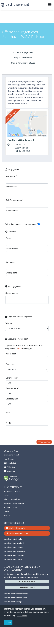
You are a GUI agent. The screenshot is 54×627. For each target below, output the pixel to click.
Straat (9, 238)
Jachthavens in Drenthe (13, 539)
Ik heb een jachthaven (27, 581)
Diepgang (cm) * (13, 398)
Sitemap (7, 515)
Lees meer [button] (22, 615)
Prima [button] (8, 622)
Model (8, 422)
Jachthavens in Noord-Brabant (16, 593)
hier (20, 348)
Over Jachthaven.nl (11, 455)
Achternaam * (12, 186)
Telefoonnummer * (14, 200)
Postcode (10, 262)
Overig (6, 511)
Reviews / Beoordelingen (14, 503)
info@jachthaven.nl (17, 528)
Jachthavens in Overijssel (14, 602)
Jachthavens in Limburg (13, 559)
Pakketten (10, 467)
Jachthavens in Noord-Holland (15, 598)
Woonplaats (11, 272)
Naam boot (11, 353)
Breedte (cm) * (12, 388)
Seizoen (8, 323)
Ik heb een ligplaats (27, 587)
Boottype (10, 364)
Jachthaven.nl (17, 4)
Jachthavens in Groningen (14, 555)
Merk (8, 412)
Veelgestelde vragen (12, 491)
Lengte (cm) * (12, 377)
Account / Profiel (10, 507)
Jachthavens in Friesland (13, 547)
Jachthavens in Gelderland (14, 551)
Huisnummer (12, 248)
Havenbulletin (11, 463)
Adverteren (10, 471)
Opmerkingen (11, 293)
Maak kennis (9, 459)
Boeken (7, 495)
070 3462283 (18, 533)
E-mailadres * (12, 210)
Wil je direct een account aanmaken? (21, 224)
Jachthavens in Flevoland (14, 543)
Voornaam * (11, 176)
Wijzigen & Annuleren (12, 499)
